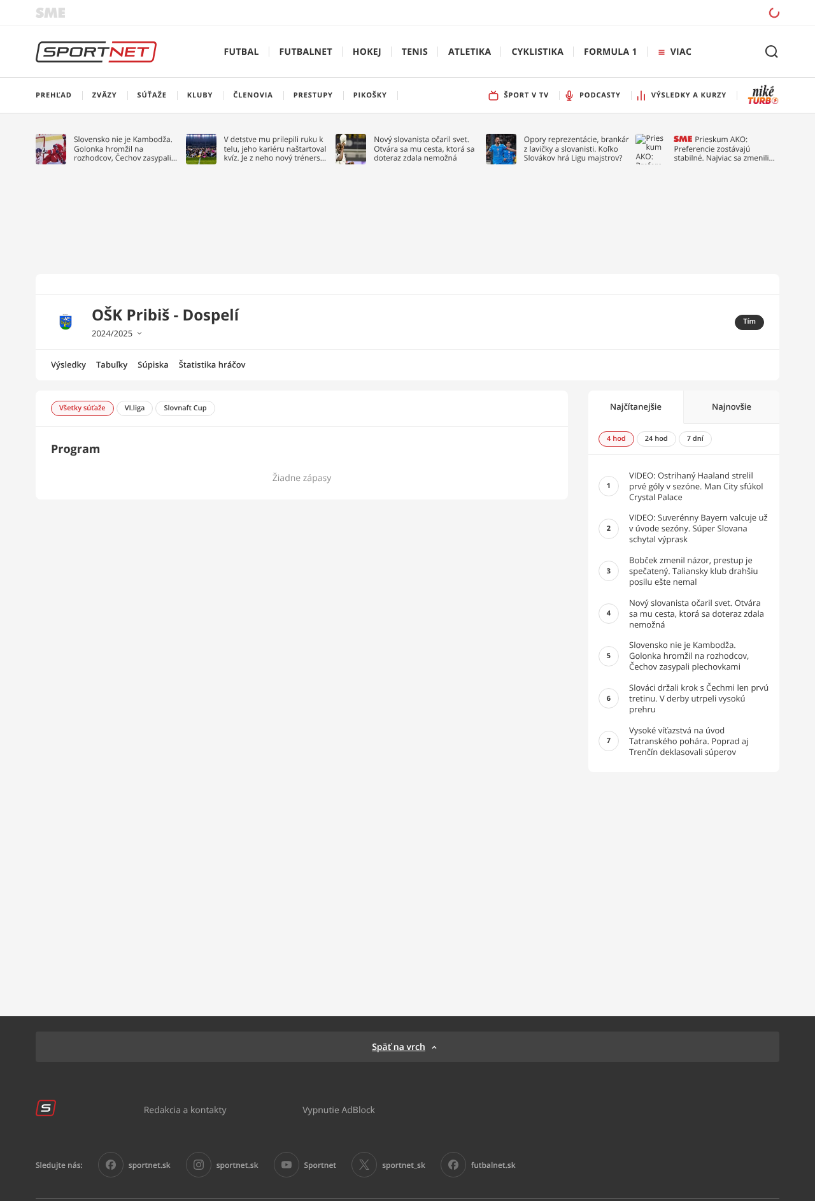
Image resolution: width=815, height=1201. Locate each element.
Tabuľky (111, 364)
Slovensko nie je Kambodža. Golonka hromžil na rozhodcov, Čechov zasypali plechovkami (123, 148)
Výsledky (68, 364)
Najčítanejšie (636, 406)
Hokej (367, 52)
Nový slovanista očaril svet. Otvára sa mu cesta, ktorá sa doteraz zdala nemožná (424, 148)
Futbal (241, 52)
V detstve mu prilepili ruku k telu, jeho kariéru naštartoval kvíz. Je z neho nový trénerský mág (276, 148)
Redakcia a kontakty (185, 1110)
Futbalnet (306, 52)
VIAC (680, 52)
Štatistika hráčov (212, 364)
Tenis (415, 52)
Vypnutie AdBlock (338, 1110)
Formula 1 (610, 52)
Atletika (469, 52)
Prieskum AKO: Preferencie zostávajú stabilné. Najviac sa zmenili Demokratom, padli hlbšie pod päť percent (721, 148)
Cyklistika (537, 52)
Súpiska (153, 364)
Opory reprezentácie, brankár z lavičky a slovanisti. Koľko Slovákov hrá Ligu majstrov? (576, 148)
